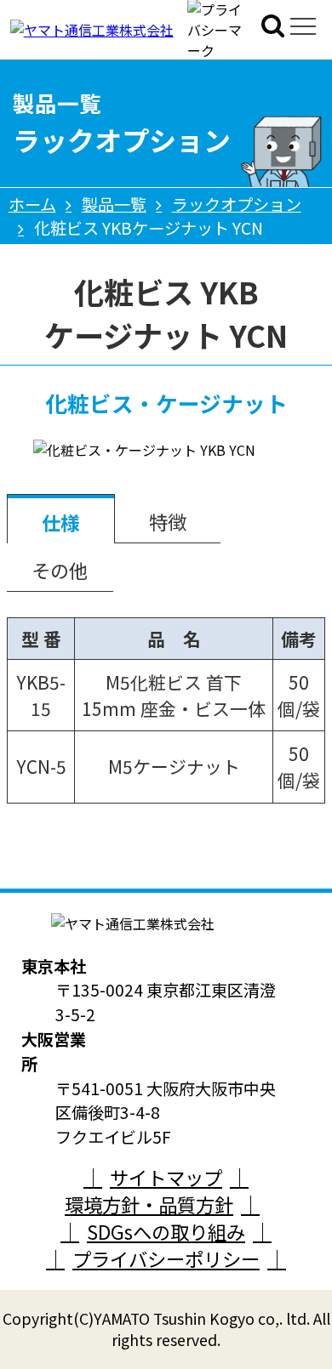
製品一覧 (114, 204)
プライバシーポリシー (166, 1258)
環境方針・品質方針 (149, 1204)
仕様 (60, 522)
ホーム (32, 204)
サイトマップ (166, 1176)
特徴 (167, 521)
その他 (59, 569)
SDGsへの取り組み (166, 1231)
